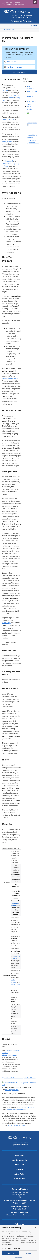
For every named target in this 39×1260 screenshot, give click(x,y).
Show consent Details (10, 1248)
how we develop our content (17, 1110)
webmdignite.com (11, 1090)
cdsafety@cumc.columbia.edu (20, 1215)
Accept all (10, 1253)
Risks (28, 104)
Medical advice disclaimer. (17, 1125)
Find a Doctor (21, 72)
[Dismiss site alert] (35, 2)
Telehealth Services (14, 67)
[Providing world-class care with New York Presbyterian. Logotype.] (19, 1144)
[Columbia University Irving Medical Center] (19, 1137)
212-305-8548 (20, 1209)
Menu (35, 25)
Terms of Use (29, 1107)
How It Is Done (32, 99)
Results (29, 106)
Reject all (28, 1253)
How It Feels (31, 101)
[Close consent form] (35, 1227)
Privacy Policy (19, 1257)
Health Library (9, 29)
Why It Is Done (32, 91)
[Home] (19, 15)
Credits (29, 109)
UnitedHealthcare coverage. (14, 4)
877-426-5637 (12, 62)
